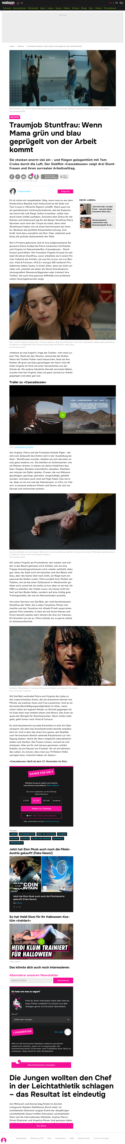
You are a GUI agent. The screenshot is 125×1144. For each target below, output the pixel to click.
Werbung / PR (37, 1138)
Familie (25, 838)
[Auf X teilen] (17, 907)
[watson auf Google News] (64, 176)
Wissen (75, 8)
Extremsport (27, 834)
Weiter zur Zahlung (41, 808)
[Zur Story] (62, 1101)
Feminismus (16, 843)
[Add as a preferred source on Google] (49, 176)
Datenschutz (84, 1138)
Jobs (49, 1138)
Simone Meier (24, 191)
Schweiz (7, 8)
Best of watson (46, 834)
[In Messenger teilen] (17, 176)
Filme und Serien (41, 838)
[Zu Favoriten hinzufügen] (36, 176)
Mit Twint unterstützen (44, 815)
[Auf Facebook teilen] (11, 176)
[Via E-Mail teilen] (23, 176)
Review (21, 46)
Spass (59, 8)
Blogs (84, 8)
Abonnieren (63, 980)
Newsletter (21, 1138)
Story (19, 903)
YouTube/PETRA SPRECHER (24, 447)
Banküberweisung (52, 821)
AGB (72, 1138)
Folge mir (65, 191)
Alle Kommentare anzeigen (41, 1065)
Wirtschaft (33, 8)
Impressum (60, 1138)
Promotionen (110, 8)
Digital (66, 8)
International (19, 8)
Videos (98, 8)
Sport (43, 8)
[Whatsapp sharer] (20, 907)
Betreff (14, 1014)
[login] (3, 1140)
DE (110, 3)
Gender (62, 834)
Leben (51, 8)
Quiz (91, 8)
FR (116, 3)
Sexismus (58, 838)
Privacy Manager (101, 1138)
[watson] (8, 3)
